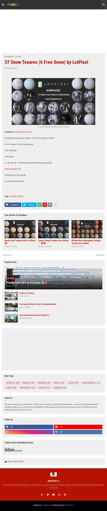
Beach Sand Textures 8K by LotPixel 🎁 (20, 242)
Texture (21, 196)
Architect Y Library (26, 293)
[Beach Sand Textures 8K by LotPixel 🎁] (20, 229)
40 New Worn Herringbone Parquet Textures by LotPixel (86, 242)
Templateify (47, 505)
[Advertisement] (54, 31)
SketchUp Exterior (91, 383)
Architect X (12, 383)
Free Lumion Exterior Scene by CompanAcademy (38, 304)
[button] (3, 4)
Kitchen (59, 383)
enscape (44, 388)
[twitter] (48, 494)
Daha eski (100, 255)
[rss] (65, 494)
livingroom (60, 388)
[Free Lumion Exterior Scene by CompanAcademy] (11, 307)
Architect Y (69, 505)
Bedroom (28, 383)
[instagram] (29, 432)
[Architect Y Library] (11, 296)
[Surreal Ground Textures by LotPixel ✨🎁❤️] (53, 229)
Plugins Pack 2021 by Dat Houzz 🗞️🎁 (27, 282)
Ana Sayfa (9, 56)
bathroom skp (27, 388)
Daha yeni (7, 255)
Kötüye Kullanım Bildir (15, 461)
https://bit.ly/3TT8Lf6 (23, 132)
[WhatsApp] (39, 205)
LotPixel (18, 56)
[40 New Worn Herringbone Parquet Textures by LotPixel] (87, 229)
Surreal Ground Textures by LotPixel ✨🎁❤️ (53, 242)
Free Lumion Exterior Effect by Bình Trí (34, 315)
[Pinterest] (45, 205)
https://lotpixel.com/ (13, 169)
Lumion (73, 383)
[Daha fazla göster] (55, 205)
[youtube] (53, 494)
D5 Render (44, 383)
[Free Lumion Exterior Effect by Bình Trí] (11, 318)
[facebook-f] (42, 494)
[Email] (50, 205)
